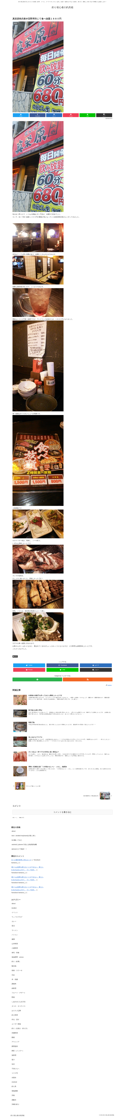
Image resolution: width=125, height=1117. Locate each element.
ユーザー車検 (16, 1024)
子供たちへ (15, 1068)
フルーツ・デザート (18, 993)
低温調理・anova (17, 957)
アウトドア (15, 1042)
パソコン (15, 935)
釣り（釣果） (16, 961)
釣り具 (14, 1086)
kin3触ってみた (17, 840)
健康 (13, 939)
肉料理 (14, 988)
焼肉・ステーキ (17, 970)
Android (14, 1082)
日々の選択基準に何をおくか (21, 860)
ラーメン (15, 930)
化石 (13, 1064)
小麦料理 (15, 948)
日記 (13, 975)
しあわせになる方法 (18, 1002)
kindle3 (14, 908)
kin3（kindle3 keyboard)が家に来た (24, 836)
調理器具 (15, 1046)
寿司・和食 (15, 953)
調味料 (14, 984)
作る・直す (15, 1019)
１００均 (15, 1073)
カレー (14, 921)
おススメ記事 (16, 1010)
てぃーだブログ (17, 917)
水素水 (14, 1077)
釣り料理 (15, 1015)
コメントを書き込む (62, 812)
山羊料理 (15, 944)
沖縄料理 (15, 1033)
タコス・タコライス (18, 1006)
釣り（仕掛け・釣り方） (20, 1028)
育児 (13, 926)
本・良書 (15, 979)
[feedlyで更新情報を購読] (37, 679)
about (13, 831)
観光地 (14, 966)
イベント (15, 912)
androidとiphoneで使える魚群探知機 (24, 844)
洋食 (13, 1095)
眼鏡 (13, 1037)
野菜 (13, 997)
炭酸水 (14, 1100)
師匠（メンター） (18, 1051)
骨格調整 (15, 1091)
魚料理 (15, 656)
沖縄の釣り (15, 1104)
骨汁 (13, 1060)
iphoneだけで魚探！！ (19, 849)
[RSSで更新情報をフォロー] (87, 679)
